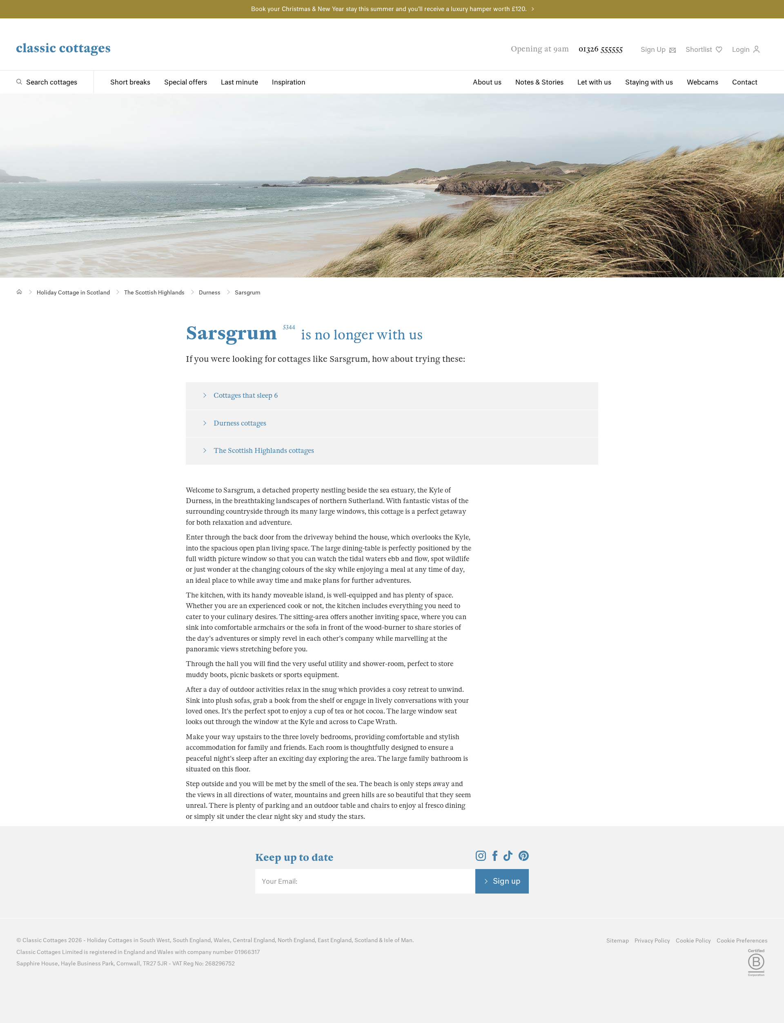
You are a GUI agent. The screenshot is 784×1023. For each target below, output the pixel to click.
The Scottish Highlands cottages (264, 450)
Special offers (185, 82)
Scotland (366, 940)
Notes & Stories (539, 82)
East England (335, 940)
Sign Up (654, 49)
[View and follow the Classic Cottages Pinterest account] (524, 858)
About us (487, 82)
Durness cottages (240, 423)
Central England (254, 940)
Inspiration (288, 82)
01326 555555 (601, 48)
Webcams (702, 82)
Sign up (507, 881)
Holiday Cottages (109, 940)
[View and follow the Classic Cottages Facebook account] (495, 858)
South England (192, 940)
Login (741, 49)
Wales (222, 940)
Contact (744, 82)
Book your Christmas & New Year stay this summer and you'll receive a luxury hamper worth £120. (389, 9)
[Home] (19, 291)
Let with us (594, 82)
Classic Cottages (44, 940)
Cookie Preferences (742, 940)
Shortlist (700, 49)
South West (155, 940)
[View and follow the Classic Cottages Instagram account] (481, 858)
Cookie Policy (693, 940)
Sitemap (617, 940)
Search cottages (51, 82)
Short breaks (130, 82)
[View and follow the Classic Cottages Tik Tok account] (507, 858)
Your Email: (279, 881)
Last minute (239, 82)
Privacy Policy (652, 940)
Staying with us (649, 82)
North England (296, 940)
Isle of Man (398, 940)
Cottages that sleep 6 (246, 395)
